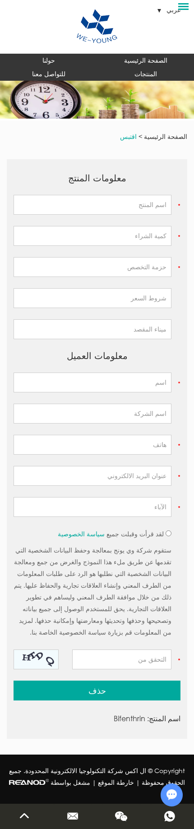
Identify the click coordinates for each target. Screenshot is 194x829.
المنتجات (145, 73)
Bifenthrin (129, 718)
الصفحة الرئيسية (145, 60)
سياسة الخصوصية (81, 534)
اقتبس (128, 136)
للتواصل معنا (48, 73)
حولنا (48, 60)
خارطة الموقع (116, 782)
